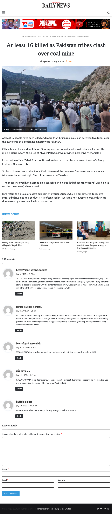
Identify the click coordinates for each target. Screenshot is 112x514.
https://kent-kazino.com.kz (31, 270)
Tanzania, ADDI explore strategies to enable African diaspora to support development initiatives (93, 245)
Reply (19, 293)
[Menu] (3, 12)
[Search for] (108, 12)
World (33, 36)
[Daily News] (56, 5)
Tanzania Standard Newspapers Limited (54, 509)
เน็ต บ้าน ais (23, 371)
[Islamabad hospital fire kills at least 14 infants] (56, 230)
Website (61, 480)
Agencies (46, 61)
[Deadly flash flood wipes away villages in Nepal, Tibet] (18, 230)
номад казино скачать (29, 306)
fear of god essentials (28, 343)
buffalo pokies (24, 401)
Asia (39, 36)
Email (5, 480)
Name (5, 469)
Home (27, 36)
